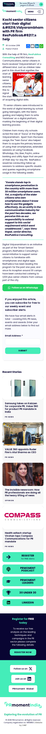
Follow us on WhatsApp (25, 287)
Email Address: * (14, 335)
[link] (23, 4)
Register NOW (23, 652)
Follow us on (20, 668)
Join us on (20, 678)
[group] (23, 4)
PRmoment (23, 688)
